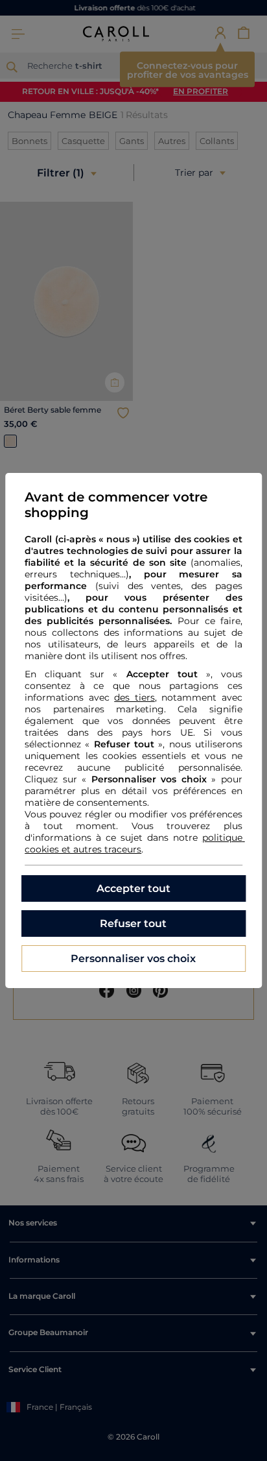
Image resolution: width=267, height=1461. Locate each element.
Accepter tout (133, 888)
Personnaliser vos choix (133, 958)
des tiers (134, 697)
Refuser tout (133, 923)
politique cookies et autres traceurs (135, 843)
